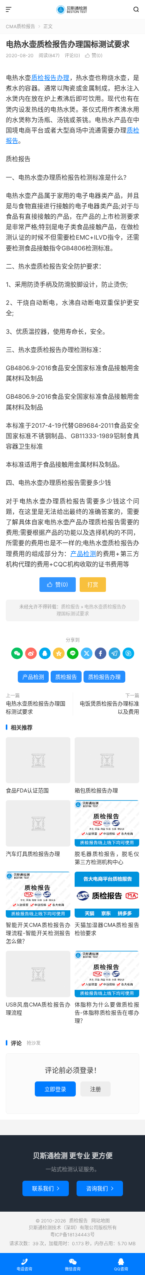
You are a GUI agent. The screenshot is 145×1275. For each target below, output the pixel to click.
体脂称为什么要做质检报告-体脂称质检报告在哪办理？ (107, 1012)
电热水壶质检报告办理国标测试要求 (68, 44)
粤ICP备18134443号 (72, 1235)
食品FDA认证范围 (27, 790)
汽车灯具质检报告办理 (33, 853)
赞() (93, 55)
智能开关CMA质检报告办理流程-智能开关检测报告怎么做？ (38, 932)
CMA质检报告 (20, 26)
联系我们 (45, 1188)
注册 (95, 1089)
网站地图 (100, 1221)
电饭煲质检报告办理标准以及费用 (109, 707)
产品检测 (83, 554)
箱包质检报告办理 (96, 790)
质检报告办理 (50, 78)
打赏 (92, 584)
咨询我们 (99, 1188)
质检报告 (72, 9)
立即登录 (55, 1089)
